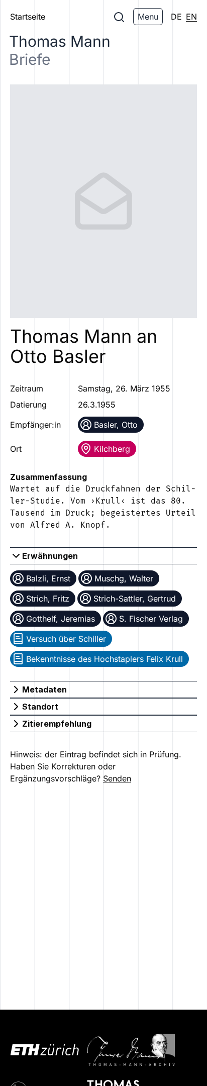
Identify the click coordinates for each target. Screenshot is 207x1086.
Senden (117, 778)
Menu (148, 17)
